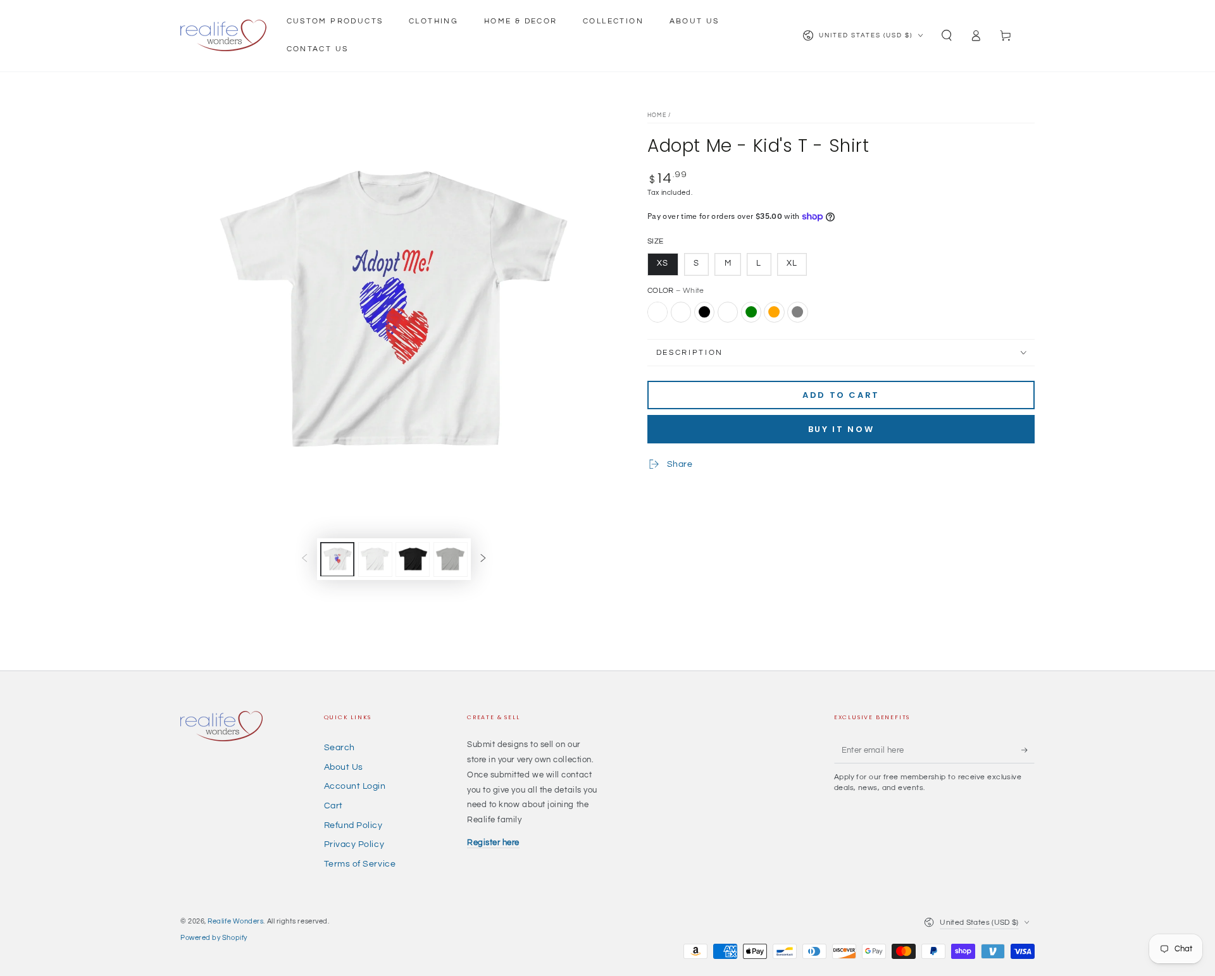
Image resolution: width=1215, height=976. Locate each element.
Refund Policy (353, 825)
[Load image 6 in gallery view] (450, 558)
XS (662, 263)
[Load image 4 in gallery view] (413, 558)
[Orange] (774, 312)
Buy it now (841, 429)
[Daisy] (728, 312)
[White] (657, 312)
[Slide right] (483, 559)
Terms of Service (360, 863)
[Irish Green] (751, 312)
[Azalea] (681, 312)
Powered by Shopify (213, 937)
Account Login (355, 786)
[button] (946, 35)
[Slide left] (304, 559)
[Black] (704, 312)
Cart (333, 805)
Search (339, 747)
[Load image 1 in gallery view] (337, 558)
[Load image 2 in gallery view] (375, 558)
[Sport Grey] (797, 312)
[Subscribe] (1028, 750)
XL (792, 263)
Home (656, 115)
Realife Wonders (235, 921)
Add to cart (841, 395)
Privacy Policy (354, 844)
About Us (343, 767)
